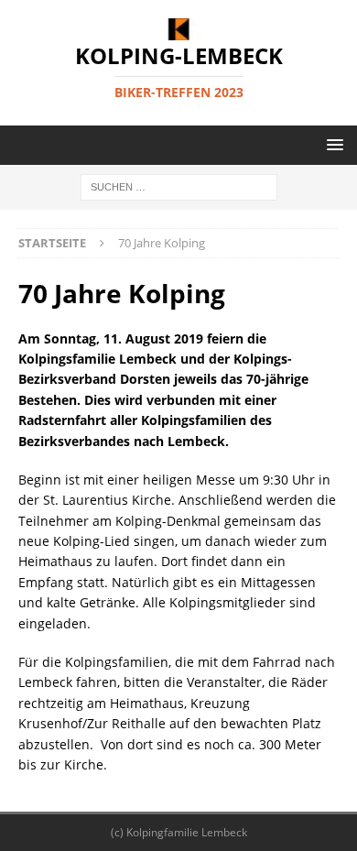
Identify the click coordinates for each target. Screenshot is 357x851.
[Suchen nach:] (179, 186)
